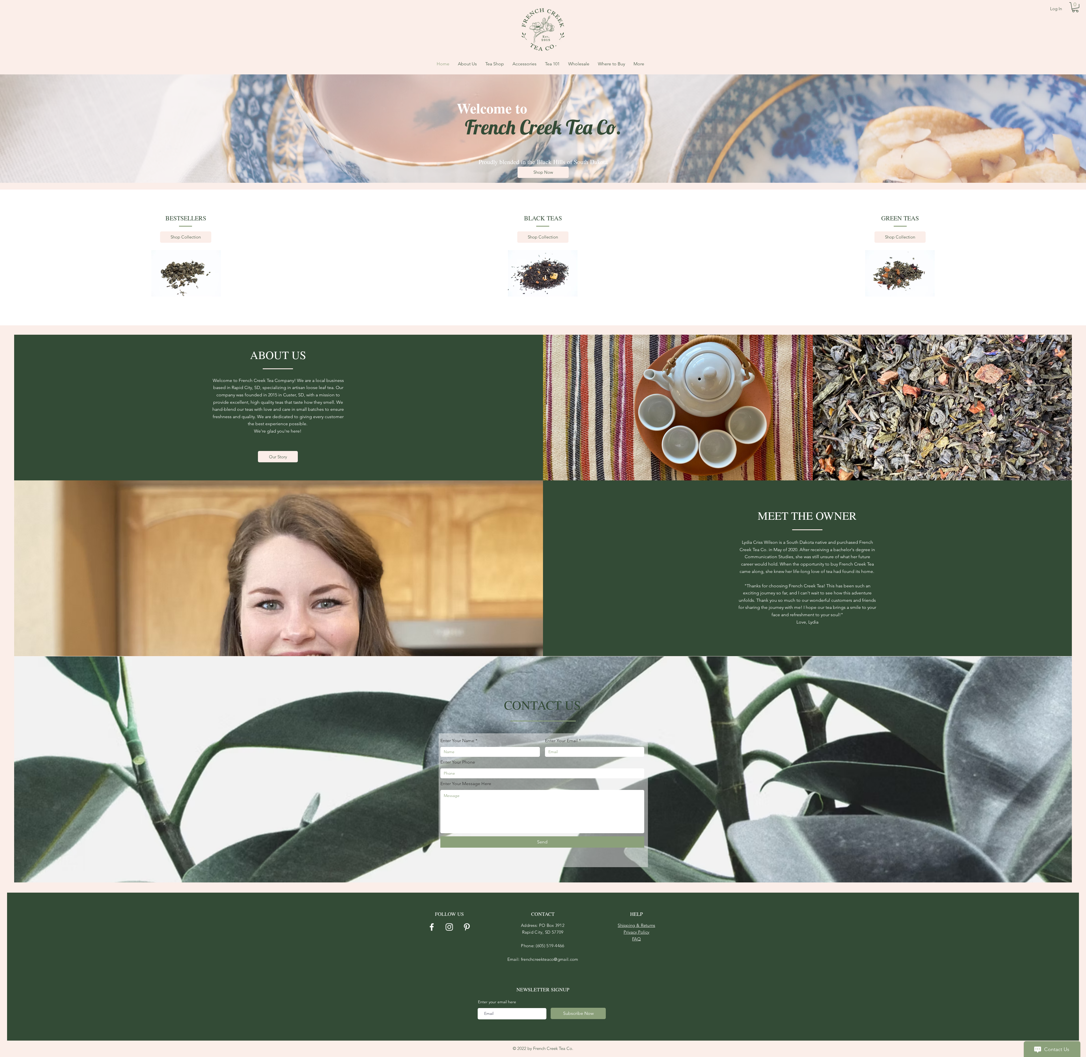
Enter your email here (497, 1002)
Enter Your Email (561, 740)
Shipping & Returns (636, 925)
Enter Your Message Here (465, 783)
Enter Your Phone (457, 762)
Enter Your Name (457, 740)
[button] (1075, 7)
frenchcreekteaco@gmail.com (549, 959)
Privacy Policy (636, 932)
